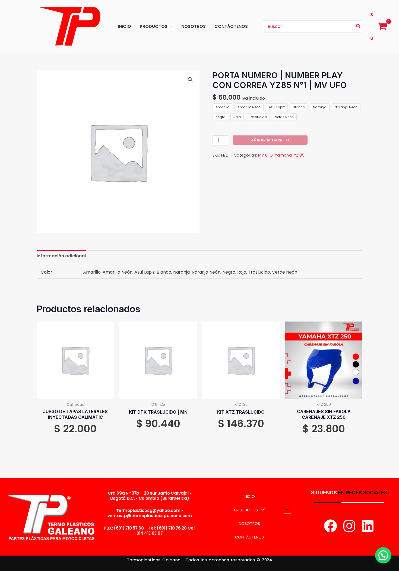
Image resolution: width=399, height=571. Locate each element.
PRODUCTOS (153, 26)
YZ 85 (299, 155)
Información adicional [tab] (61, 256)
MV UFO (265, 155)
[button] (170, 26)
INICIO (124, 26)
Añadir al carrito (270, 140)
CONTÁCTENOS (231, 26)
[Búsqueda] (358, 27)
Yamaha (283, 155)
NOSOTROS (193, 26)
